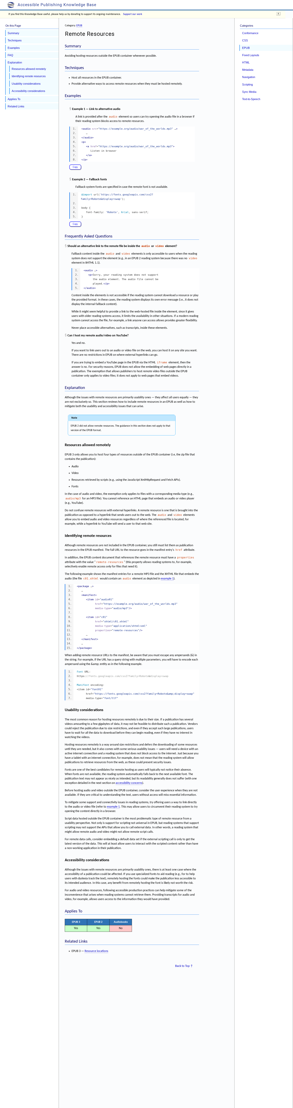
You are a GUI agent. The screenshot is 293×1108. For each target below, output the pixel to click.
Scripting (247, 84)
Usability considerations (26, 83)
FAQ (10, 55)
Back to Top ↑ (184, 966)
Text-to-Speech (251, 99)
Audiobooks (121, 922)
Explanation (15, 62)
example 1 (167, 578)
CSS (245, 40)
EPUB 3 (76, 922)
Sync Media (249, 91)
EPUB (79, 25)
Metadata (247, 69)
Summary (13, 33)
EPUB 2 (98, 922)
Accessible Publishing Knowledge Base (56, 4)
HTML (246, 62)
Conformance (250, 33)
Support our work (132, 14)
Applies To (14, 99)
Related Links (16, 106)
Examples (14, 47)
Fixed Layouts (250, 55)
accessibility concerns (129, 783)
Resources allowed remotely (29, 68)
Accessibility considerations (28, 90)
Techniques (15, 40)
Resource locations (96, 951)
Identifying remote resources (29, 76)
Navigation (248, 77)
